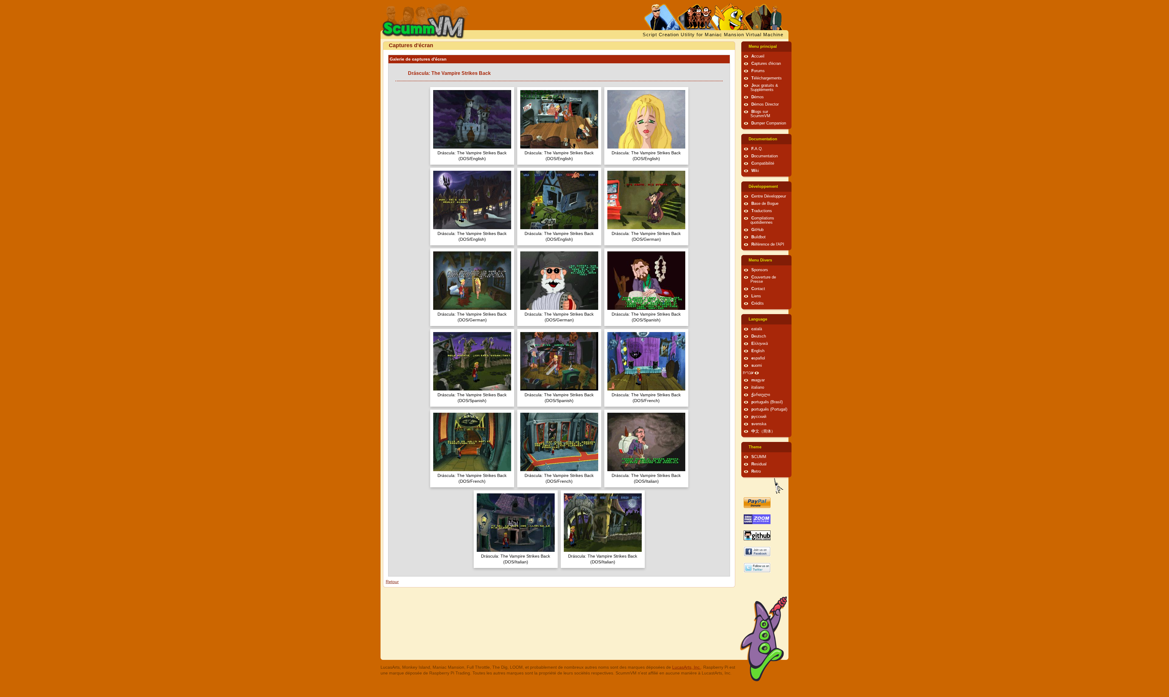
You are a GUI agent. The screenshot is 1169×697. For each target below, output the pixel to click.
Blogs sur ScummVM (760, 114)
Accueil (757, 56)
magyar (758, 380)
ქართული (760, 395)
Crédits (757, 303)
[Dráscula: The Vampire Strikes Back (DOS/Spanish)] (646, 281)
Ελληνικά (759, 343)
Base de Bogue (764, 203)
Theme (755, 447)
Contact (758, 289)
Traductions (761, 211)
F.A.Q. (757, 149)
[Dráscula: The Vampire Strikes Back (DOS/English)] (472, 120)
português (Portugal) (769, 409)
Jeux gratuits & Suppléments (764, 87)
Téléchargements (766, 78)
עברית (748, 373)
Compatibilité (762, 163)
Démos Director (765, 104)
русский (758, 417)
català (756, 329)
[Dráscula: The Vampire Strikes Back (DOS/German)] (646, 201)
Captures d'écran (766, 63)
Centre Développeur (768, 196)
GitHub (757, 230)
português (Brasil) (767, 402)
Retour (392, 581)
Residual (759, 464)
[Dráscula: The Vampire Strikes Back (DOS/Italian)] (646, 443)
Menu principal (763, 46)
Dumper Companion (768, 123)
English (757, 351)
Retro (756, 471)
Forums (758, 71)
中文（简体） (763, 431)
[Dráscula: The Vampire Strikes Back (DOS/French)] (646, 362)
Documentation (763, 139)
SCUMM (758, 457)
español (758, 358)
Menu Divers (760, 260)
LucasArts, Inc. (686, 667)
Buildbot (758, 237)
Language (758, 319)
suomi (756, 365)
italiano (757, 387)
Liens (756, 296)
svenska (758, 424)
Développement (763, 186)
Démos (757, 97)
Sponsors (759, 270)
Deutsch (758, 336)
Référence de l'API (767, 244)
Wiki (755, 171)
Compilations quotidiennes (762, 220)
